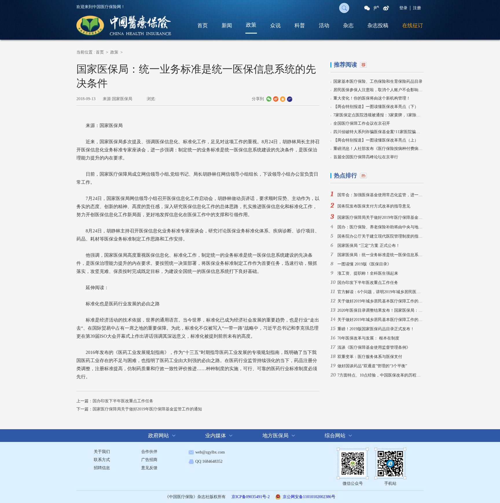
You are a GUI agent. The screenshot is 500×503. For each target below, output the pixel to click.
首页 (202, 25)
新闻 (227, 25)
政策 (251, 25)
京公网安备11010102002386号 (309, 497)
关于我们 (102, 451)
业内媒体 (215, 435)
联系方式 (102, 460)
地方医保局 (275, 435)
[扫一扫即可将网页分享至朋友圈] (367, 8)
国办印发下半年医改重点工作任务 (123, 401)
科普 (300, 25)
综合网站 (335, 435)
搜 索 (344, 8)
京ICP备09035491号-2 (250, 497)
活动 (324, 25)
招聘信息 (102, 468)
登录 (403, 8)
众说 (275, 25)
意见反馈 (149, 468)
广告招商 (149, 460)
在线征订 (412, 25)
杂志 (348, 25)
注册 (417, 8)
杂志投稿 (377, 25)
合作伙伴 (149, 451)
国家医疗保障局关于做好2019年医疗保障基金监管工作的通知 (147, 409)
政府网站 (158, 435)
